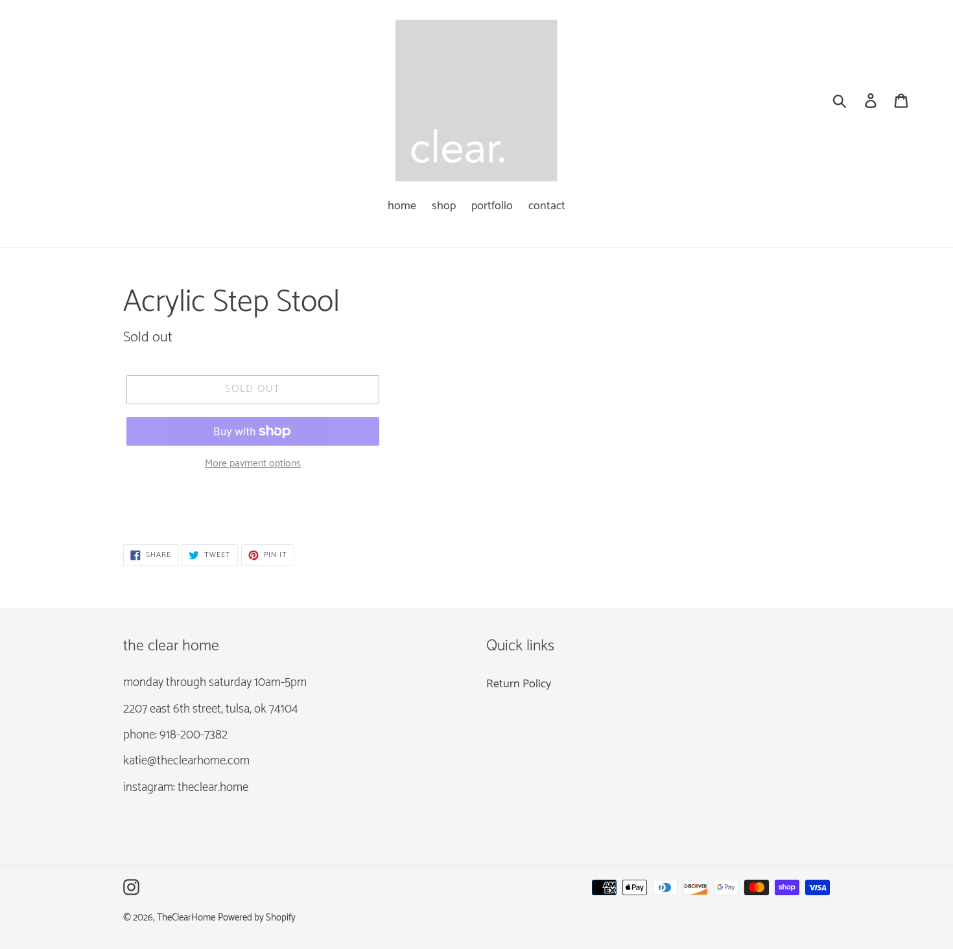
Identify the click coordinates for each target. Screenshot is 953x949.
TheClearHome (186, 918)
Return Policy (518, 684)
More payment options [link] (253, 464)
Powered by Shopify (257, 918)
